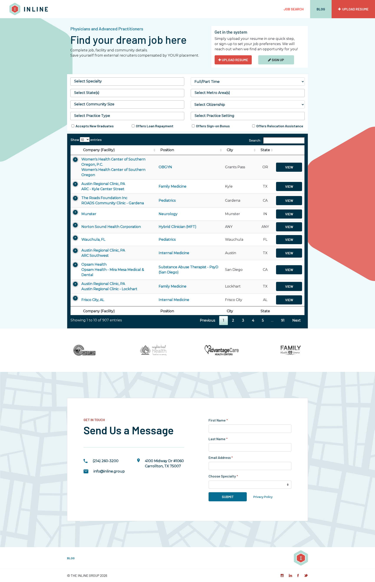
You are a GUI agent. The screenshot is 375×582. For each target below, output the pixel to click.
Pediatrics (167, 200)
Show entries (86, 139)
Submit (228, 497)
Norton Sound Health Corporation (111, 227)
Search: (255, 140)
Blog (321, 9)
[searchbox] (127, 81)
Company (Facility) (99, 150)
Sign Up (277, 60)
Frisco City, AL (92, 300)
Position (167, 150)
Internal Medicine (174, 253)
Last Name (218, 439)
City (230, 150)
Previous (207, 320)
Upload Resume (354, 9)
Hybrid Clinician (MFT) (177, 227)
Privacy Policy (263, 497)
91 (283, 320)
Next (296, 320)
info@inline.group (109, 471)
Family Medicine (172, 186)
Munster (88, 214)
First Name (218, 420)
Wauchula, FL (93, 239)
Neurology (168, 214)
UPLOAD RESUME (234, 60)
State (265, 150)
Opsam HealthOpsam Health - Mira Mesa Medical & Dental (112, 269)
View (289, 167)
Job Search (294, 9)
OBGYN (165, 167)
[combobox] (127, 81)
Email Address (221, 457)
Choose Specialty (223, 476)
